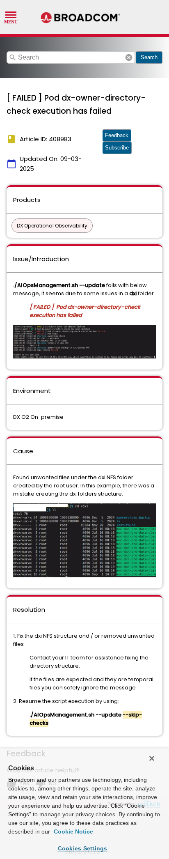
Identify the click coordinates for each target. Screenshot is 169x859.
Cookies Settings (82, 848)
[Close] (151, 758)
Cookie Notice (72, 831)
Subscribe (117, 148)
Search (149, 57)
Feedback (116, 135)
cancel (129, 57)
